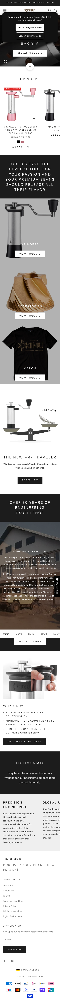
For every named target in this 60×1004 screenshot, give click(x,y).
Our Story (8, 885)
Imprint (6, 895)
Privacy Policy (9, 906)
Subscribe (15, 949)
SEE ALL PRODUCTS (30, 53)
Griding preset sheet (12, 911)
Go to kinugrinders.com (30, 27)
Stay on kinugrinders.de (30, 35)
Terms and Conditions (13, 901)
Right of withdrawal (12, 916)
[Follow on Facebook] (4, 960)
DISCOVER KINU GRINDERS (24, 741)
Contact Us (8, 890)
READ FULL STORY (29, 641)
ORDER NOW (30, 480)
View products (30, 254)
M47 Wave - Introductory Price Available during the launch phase (20, 130)
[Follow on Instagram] (12, 960)
